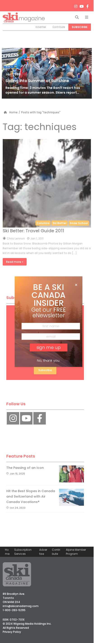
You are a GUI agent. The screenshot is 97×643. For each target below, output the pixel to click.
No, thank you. (48, 360)
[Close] (76, 285)
